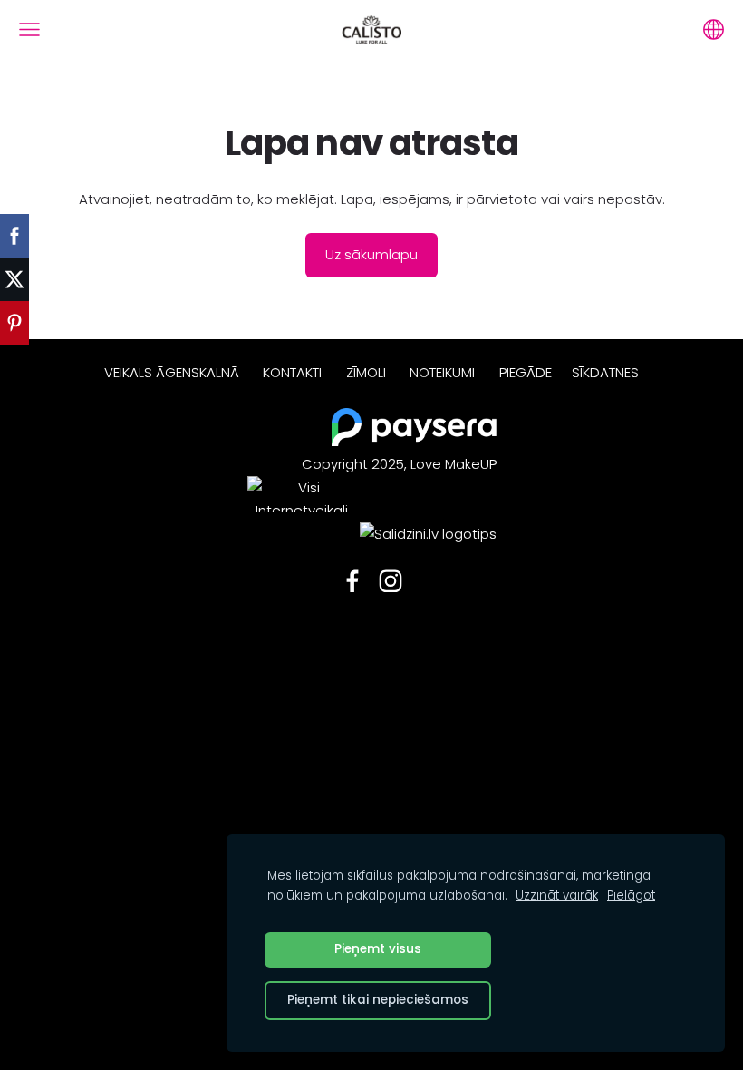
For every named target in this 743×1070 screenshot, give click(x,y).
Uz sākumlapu (371, 254)
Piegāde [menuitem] (525, 372)
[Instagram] (390, 581)
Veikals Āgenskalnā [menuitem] (171, 372)
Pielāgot (631, 895)
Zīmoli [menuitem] (366, 372)
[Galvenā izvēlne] (29, 29)
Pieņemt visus (377, 949)
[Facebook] (352, 581)
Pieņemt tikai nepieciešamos (377, 999)
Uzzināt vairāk (557, 895)
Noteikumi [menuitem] (442, 372)
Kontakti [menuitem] (292, 372)
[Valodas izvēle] (713, 29)
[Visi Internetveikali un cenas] (301, 533)
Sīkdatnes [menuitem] (605, 372)
